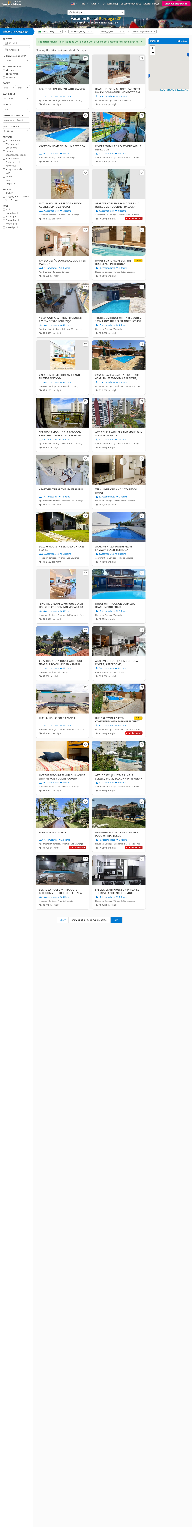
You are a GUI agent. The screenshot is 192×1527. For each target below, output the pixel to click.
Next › (116, 919)
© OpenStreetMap (181, 90)
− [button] (153, 52)
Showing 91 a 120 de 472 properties (90, 919)
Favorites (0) (112, 3)
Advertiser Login (151, 3)
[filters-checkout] (6, 49)
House (11, 70)
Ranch (11, 77)
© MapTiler (171, 90)
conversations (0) (132, 3)
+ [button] (153, 48)
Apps (94, 3)
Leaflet (162, 90)
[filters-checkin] (6, 43)
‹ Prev (63, 919)
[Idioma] (74, 3)
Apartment (13, 73)
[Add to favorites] (85, 58)
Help (83, 3)
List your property (174, 3)
